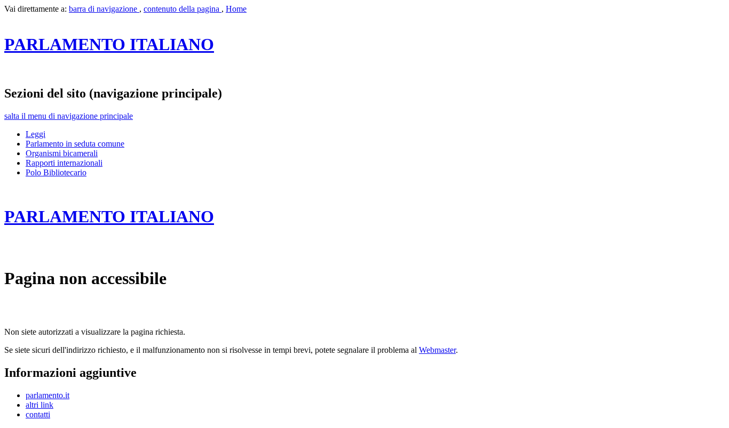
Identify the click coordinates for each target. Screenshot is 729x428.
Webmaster (437, 349)
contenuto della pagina (182, 8)
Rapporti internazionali (64, 162)
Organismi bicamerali (62, 153)
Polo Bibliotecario (56, 172)
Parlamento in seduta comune (75, 143)
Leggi (35, 134)
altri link (39, 404)
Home (236, 8)
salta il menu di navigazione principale (68, 115)
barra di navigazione (104, 8)
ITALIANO (109, 44)
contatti (38, 414)
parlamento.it (47, 395)
